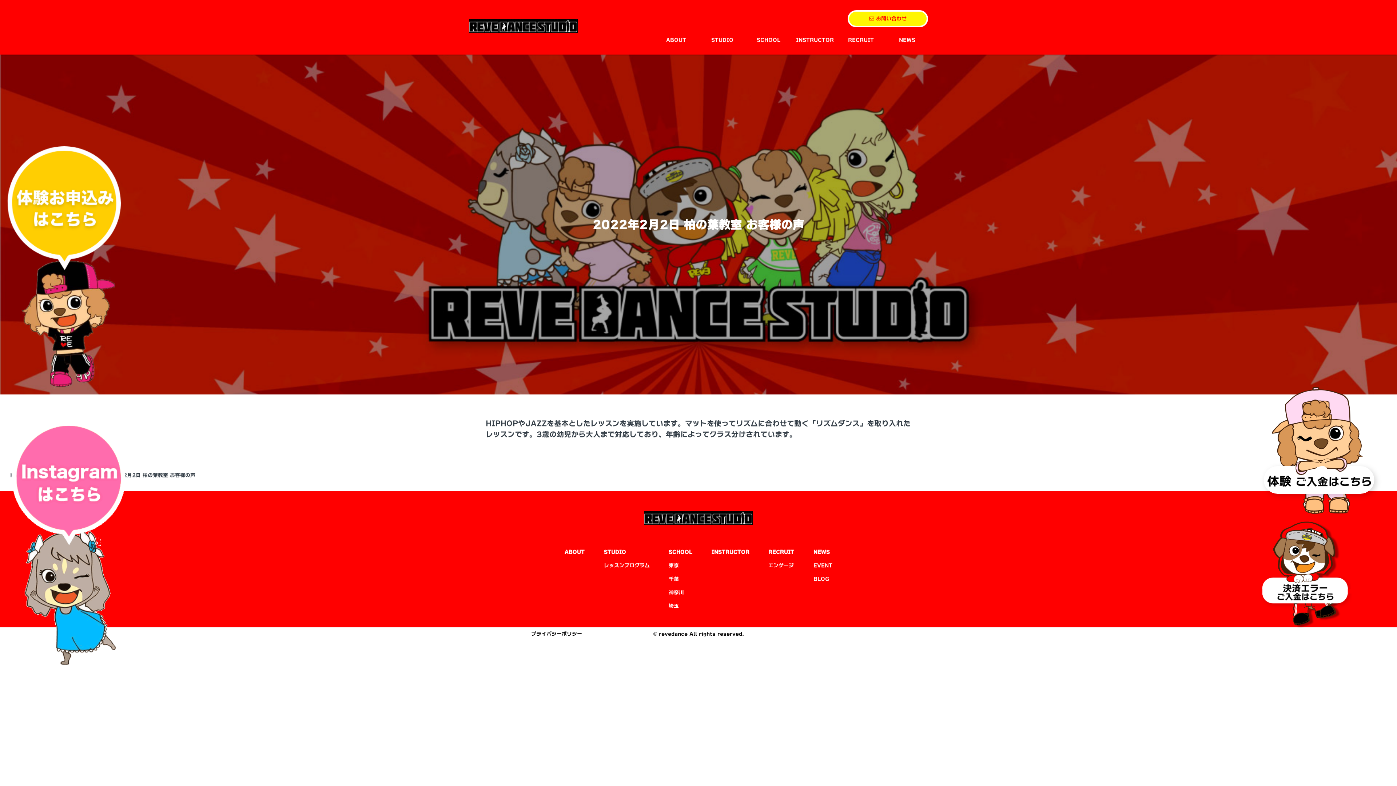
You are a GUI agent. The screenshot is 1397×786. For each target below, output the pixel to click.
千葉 (674, 578)
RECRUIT (861, 40)
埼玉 (674, 605)
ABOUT (676, 40)
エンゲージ (781, 565)
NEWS (907, 40)
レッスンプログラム (627, 565)
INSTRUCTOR (815, 40)
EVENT (822, 565)
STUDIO (722, 40)
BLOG (821, 578)
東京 (674, 565)
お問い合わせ (890, 18)
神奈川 (676, 592)
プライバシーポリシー (556, 633)
